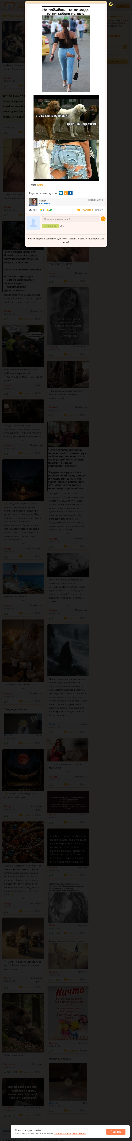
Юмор (39, 184)
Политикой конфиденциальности (70, 1133)
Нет (100, 210)
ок (66, 193)
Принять (116, 1131)
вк (61, 193)
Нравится (87, 210)
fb (70, 193)
